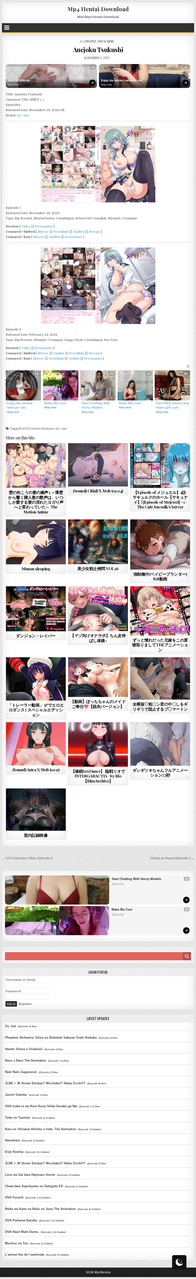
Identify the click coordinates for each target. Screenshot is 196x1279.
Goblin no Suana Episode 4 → (172, 858)
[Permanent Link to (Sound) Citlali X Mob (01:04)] (98, 464)
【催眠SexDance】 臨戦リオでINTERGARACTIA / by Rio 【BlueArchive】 (98, 775)
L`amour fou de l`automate (24, 1254)
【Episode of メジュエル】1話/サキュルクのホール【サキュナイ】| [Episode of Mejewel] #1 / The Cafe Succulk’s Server (160, 499)
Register (25, 1004)
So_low (10, 1026)
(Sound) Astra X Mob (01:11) (36, 769)
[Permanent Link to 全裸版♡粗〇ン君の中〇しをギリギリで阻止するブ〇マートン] (160, 678)
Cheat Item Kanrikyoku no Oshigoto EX (34, 1186)
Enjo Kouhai (14, 1152)
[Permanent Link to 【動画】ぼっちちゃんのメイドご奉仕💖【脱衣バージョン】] (98, 677)
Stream (94, 231)
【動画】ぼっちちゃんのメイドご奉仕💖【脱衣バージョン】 (97, 704)
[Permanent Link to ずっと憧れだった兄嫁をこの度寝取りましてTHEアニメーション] (160, 610)
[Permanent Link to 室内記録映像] (36, 809)
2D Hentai (151, 598)
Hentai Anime (106, 41)
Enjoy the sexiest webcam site (121, 80)
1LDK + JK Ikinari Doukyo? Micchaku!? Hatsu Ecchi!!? (45, 1083)
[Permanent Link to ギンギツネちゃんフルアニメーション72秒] (160, 744)
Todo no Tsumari (17, 1117)
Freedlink (60, 231)
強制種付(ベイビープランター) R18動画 (160, 576)
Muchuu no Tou (16, 1243)
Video (26, 226)
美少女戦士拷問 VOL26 (98, 568)
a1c (18, 115)
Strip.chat (13, 84)
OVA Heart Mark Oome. (22, 1232)
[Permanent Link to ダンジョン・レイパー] (36, 608)
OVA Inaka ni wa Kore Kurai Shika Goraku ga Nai (41, 1106)
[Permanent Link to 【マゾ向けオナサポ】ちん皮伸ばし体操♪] (98, 608)
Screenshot (44, 226)
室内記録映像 (36, 835)
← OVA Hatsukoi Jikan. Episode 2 (27, 858)
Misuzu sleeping (36, 568)
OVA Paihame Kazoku (21, 1220)
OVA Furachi (14, 1197)
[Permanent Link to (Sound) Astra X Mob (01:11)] (36, 743)
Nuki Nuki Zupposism (21, 1072)
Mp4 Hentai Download (98, 9)
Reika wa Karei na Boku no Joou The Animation (40, 1209)
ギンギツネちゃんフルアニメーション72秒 (160, 772)
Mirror (43, 231)
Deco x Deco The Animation (25, 1060)
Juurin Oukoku (16, 1094)
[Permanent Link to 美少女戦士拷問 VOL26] (98, 541)
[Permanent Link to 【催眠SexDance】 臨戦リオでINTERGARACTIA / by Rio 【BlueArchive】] (98, 744)
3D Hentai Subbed (168, 455)
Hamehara (12, 1140)
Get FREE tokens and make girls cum (172, 405)
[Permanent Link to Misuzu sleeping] (36, 541)
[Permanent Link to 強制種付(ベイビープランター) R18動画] (160, 544)
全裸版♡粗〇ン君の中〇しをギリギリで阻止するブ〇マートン (160, 706)
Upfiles (78, 231)
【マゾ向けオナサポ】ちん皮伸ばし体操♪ (97, 638)
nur (26, 115)
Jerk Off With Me (19, 80)
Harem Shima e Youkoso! (24, 1049)
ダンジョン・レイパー (35, 635)
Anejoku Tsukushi (98, 49)
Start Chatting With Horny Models (96, 405)
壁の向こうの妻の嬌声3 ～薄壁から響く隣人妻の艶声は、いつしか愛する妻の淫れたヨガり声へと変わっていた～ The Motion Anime (35, 502)
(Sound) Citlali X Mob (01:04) (98, 490)
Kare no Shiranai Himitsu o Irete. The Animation (40, 1129)
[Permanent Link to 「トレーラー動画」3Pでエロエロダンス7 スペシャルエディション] (36, 679)
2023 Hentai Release (38, 428)
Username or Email (20, 980)
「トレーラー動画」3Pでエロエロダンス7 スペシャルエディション (36, 709)
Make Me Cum (55, 403)
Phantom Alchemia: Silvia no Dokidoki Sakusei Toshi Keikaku (51, 1037)
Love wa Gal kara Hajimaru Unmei (30, 1174)
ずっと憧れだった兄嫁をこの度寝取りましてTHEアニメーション (160, 644)
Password (13, 991)
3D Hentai (27, 455)
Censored (90, 41)
